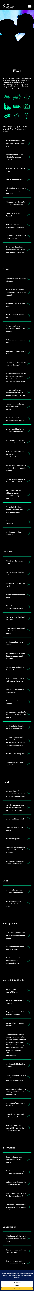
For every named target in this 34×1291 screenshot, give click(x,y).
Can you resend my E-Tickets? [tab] (14, 214)
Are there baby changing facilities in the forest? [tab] (15, 727)
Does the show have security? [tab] (13, 702)
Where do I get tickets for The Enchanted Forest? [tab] (15, 203)
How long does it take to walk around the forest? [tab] (15, 679)
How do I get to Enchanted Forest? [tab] (16, 169)
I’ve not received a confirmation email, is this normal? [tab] (15, 328)
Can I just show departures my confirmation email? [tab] (16, 419)
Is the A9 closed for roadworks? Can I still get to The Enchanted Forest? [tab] (15, 793)
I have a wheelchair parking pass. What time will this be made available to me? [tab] (16, 1078)
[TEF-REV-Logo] (14, 6)
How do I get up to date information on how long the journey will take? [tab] (15, 807)
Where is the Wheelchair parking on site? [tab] (15, 1115)
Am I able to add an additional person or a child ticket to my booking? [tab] (14, 494)
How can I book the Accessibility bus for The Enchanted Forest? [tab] (15, 1128)
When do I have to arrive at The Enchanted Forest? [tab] (16, 607)
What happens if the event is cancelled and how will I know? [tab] (16, 1238)
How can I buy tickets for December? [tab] (15, 522)
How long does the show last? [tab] (15, 573)
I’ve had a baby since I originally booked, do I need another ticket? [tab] (14, 509)
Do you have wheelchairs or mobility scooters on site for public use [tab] (16, 1091)
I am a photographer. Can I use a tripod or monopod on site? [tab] (16, 935)
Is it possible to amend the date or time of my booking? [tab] (16, 190)
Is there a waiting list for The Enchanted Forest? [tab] (15, 430)
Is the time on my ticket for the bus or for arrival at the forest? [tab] (16, 714)
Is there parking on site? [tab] (15, 819)
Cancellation (9, 1226)
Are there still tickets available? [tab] (13, 533)
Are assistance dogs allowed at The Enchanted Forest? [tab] (15, 904)
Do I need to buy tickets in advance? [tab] (16, 279)
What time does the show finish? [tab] (15, 596)
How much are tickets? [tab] (14, 180)
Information (9, 1147)
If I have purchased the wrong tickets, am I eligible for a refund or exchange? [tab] (16, 249)
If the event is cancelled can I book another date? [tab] (15, 1262)
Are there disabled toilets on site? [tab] (15, 1065)
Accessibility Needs (13, 980)
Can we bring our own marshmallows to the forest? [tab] (14, 1159)
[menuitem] (28, 6)
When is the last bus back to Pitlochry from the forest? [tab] (15, 630)
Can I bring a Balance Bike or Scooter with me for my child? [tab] (16, 1207)
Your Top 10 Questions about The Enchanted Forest (15, 129)
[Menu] (28, 6)
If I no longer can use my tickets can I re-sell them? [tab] (15, 441)
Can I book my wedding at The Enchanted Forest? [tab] (16, 1172)
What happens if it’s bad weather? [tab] (15, 763)
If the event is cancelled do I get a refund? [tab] (16, 1251)
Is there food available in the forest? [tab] (15, 668)
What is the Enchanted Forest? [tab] (14, 562)
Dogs (5, 880)
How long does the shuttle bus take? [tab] (15, 618)
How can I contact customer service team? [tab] (15, 225)
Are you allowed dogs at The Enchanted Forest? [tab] (15, 891)
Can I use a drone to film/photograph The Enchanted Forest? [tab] (13, 960)
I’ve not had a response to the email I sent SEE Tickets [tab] (16, 480)
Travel (6, 781)
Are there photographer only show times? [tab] (15, 948)
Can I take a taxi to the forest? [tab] (14, 828)
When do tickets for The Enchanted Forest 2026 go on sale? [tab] (16, 292)
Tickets (6, 269)
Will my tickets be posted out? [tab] (15, 341)
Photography (10, 923)
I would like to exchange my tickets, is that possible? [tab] (15, 406)
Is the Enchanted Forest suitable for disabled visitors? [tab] (14, 157)
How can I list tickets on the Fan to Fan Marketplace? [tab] (15, 454)
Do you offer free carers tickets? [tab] (15, 1024)
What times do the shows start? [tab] (15, 584)
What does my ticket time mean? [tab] (15, 316)
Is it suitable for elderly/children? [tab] (12, 990)
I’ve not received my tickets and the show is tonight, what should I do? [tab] (15, 392)
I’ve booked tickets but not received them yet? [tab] (16, 363)
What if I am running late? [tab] (15, 754)
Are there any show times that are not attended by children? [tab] (15, 656)
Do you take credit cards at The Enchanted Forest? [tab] (16, 1194)
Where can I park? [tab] (12, 839)
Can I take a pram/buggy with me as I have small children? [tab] (15, 849)
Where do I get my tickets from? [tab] (15, 305)
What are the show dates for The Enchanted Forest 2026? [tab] (15, 143)
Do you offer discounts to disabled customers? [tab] (15, 1013)
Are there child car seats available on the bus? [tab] (15, 862)
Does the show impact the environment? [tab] (15, 691)
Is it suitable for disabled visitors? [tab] (15, 1002)
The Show (8, 551)
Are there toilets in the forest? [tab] (14, 643)
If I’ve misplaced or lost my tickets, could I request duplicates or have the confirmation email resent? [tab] (16, 377)
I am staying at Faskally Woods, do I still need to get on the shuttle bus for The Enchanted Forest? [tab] (15, 741)
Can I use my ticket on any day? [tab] (16, 352)
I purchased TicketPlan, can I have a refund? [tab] (16, 237)
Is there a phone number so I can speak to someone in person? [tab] (16, 468)
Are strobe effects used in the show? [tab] (15, 1104)
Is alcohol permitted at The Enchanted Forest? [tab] (16, 1183)
